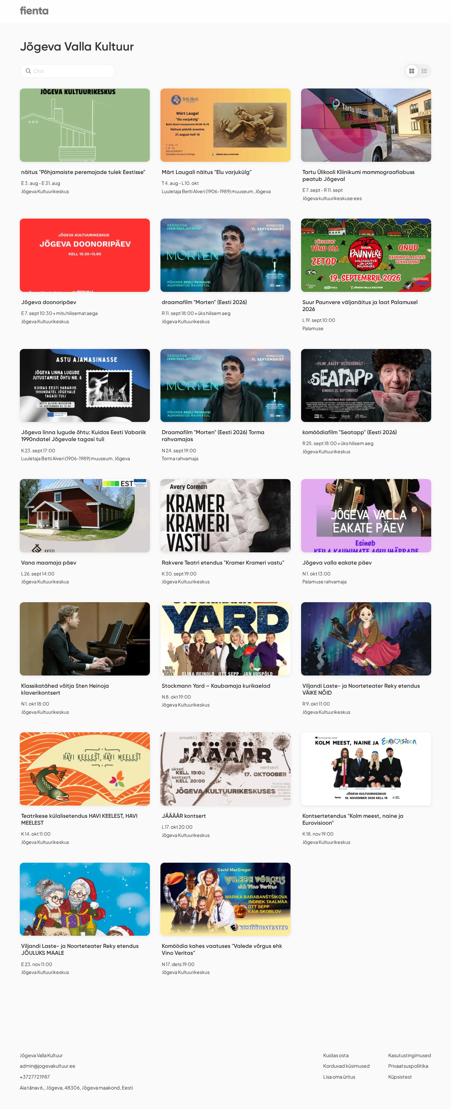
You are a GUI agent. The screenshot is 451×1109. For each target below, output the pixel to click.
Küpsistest (400, 1077)
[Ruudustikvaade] (412, 71)
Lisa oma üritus (339, 1077)
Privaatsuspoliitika (408, 1066)
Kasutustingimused (409, 1055)
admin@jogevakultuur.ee (47, 1066)
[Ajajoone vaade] (424, 71)
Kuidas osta (336, 1055)
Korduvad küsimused (346, 1066)
